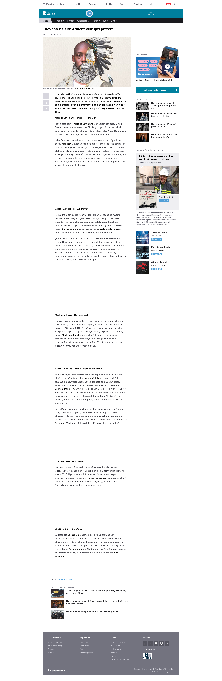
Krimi (153, 61)
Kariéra (114, 653)
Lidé (105, 20)
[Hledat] (175, 4)
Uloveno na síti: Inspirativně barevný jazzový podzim (92, 611)
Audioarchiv (150, 14)
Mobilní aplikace (86, 653)
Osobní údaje (147, 669)
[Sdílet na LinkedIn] (46, 108)
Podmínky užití (160, 669)
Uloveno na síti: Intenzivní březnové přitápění (164, 135)
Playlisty (96, 20)
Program (92, 4)
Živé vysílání (143, 69)
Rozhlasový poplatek (120, 660)
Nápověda (115, 646)
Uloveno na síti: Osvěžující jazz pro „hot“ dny (164, 114)
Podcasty (84, 649)
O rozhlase (138, 4)
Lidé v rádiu (116, 649)
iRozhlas (78, 4)
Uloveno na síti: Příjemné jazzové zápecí (163, 125)
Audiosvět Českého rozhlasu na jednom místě (154, 80)
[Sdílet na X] (46, 102)
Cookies (137, 669)
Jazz (45, 20)
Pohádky (142, 65)
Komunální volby (55, 646)
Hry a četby (142, 61)
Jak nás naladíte (118, 642)
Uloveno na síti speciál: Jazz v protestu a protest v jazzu (163, 105)
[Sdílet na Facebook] (46, 96)
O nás (114, 20)
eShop (51, 653)
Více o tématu (144, 100)
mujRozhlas (108, 4)
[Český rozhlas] (53, 4)
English (171, 669)
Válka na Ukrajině (55, 642)
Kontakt (114, 656)
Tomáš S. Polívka (64, 579)
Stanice (123, 4)
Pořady (70, 20)
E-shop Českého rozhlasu (150, 150)
